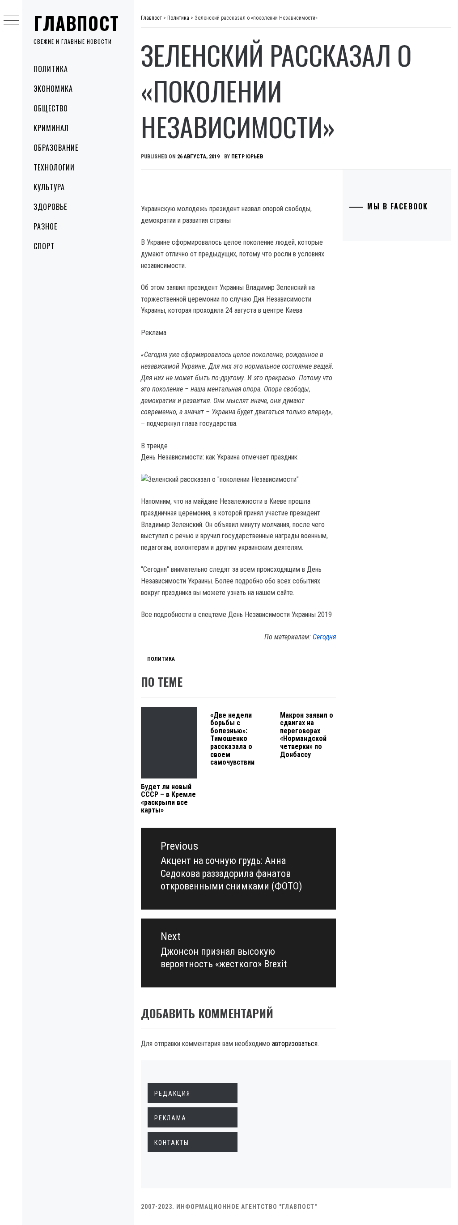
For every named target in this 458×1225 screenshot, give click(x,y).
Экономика (53, 88)
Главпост (76, 22)
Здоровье (50, 206)
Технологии (54, 167)
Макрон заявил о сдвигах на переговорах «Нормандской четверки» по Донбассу (306, 735)
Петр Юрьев (247, 156)
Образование (56, 147)
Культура (49, 187)
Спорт (44, 246)
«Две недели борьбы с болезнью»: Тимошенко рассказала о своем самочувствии (232, 739)
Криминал (51, 128)
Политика (51, 69)
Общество (51, 108)
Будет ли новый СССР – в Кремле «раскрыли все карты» (168, 799)
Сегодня (324, 637)
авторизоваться (295, 1043)
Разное (45, 226)
